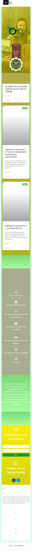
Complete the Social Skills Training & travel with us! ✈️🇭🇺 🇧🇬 (16, 89)
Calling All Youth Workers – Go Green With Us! (15, 227)
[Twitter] (18, 480)
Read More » (8, 96)
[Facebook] (14, 480)
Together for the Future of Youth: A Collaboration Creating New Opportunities (16, 153)
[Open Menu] (3, 3)
